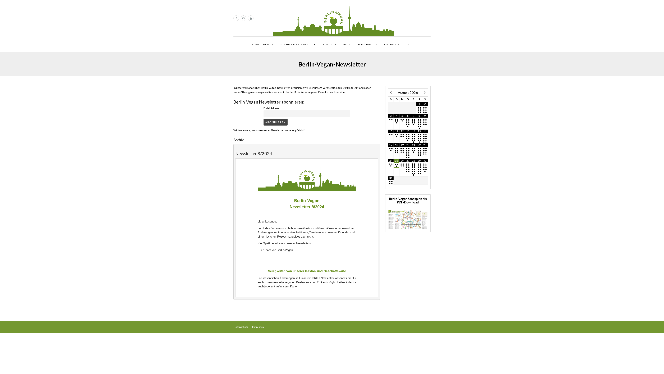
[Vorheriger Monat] (391, 92)
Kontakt (390, 44)
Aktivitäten (365, 44)
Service (328, 44)
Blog (347, 44)
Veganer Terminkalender (298, 44)
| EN (409, 44)
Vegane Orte (261, 44)
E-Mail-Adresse (271, 108)
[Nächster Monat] (425, 92)
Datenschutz (240, 326)
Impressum (258, 326)
